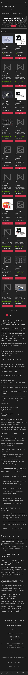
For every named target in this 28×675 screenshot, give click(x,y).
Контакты (14, 622)
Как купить (9, 617)
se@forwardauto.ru (15, 639)
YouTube (15, 629)
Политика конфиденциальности (15, 643)
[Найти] (25, 2)
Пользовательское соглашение (15, 645)
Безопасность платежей (14, 625)
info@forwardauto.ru (15, 636)
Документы (15, 652)
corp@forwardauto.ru (15, 637)
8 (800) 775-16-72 (10, 633)
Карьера (22, 620)
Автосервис (18, 617)
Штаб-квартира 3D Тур (10, 620)
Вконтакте (12, 629)
